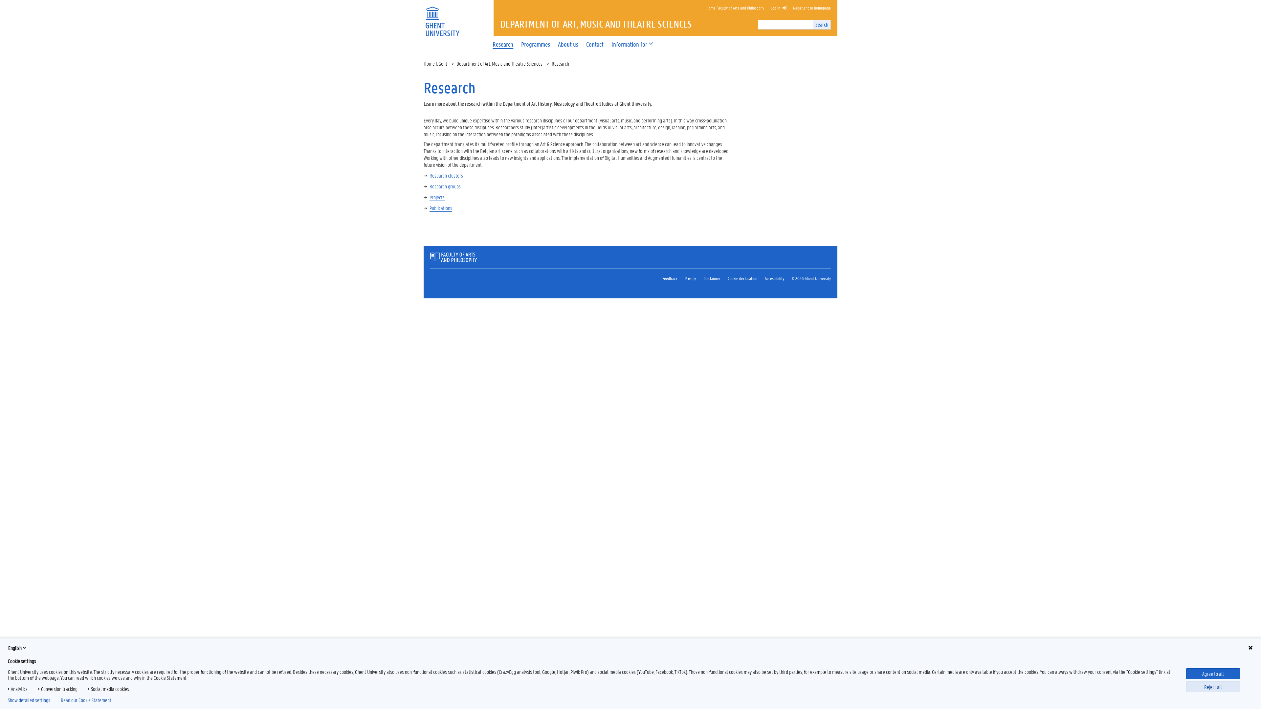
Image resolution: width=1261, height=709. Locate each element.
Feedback (669, 278)
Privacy (690, 278)
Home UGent (435, 63)
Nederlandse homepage (812, 8)
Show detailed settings (29, 700)
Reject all (1213, 686)
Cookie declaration (742, 278)
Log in (775, 8)
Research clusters (446, 175)
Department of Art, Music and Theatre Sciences (499, 63)
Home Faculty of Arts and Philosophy (735, 8)
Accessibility (774, 278)
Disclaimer (711, 278)
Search (821, 24)
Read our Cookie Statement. (86, 700)
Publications (441, 207)
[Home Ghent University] (442, 17)
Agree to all (1213, 673)
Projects (437, 197)
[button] (629, 44)
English (15, 647)
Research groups (445, 186)
